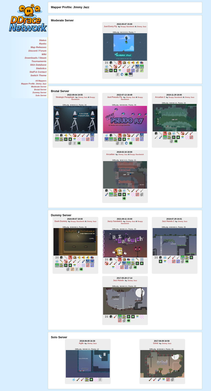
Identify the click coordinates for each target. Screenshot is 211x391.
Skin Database (38, 65)
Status (42, 40)
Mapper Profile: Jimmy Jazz (33, 84)
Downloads (31, 58)
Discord (32, 50)
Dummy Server (39, 92)
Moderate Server (38, 87)
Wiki (44, 54)
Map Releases (38, 47)
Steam (42, 58)
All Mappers (40, 81)
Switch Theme (38, 75)
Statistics (41, 68)
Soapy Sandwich (128, 26)
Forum (42, 50)
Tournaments (39, 61)
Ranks (42, 43)
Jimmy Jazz (141, 26)
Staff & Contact (38, 72)
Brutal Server (40, 90)
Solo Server (41, 95)
